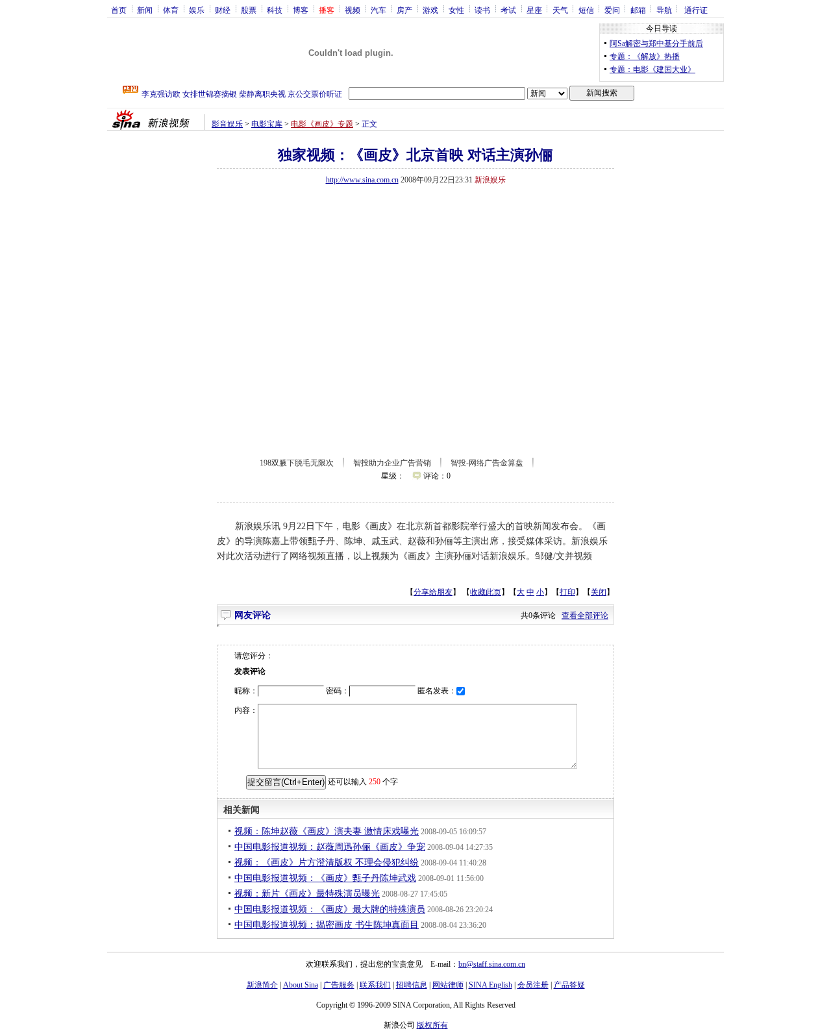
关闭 (598, 592)
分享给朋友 (433, 592)
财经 (222, 10)
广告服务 (338, 984)
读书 (482, 10)
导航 (664, 10)
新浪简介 (262, 984)
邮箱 (638, 10)
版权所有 (432, 1025)
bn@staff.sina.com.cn (491, 964)
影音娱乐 (227, 124)
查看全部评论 (585, 615)
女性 (456, 10)
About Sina (300, 984)
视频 (352, 10)
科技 (274, 10)
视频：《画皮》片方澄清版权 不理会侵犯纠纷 (326, 862)
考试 (508, 10)
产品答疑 (569, 984)
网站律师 (448, 984)
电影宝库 (266, 124)
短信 (586, 10)
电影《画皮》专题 (322, 124)
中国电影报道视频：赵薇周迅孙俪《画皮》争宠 (329, 847)
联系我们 (375, 984)
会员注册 (533, 984)
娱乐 (197, 10)
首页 (119, 10)
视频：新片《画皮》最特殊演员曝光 (307, 894)
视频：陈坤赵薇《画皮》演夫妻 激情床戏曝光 (326, 831)
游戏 (430, 10)
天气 (560, 10)
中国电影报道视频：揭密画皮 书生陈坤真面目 (326, 925)
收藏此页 (485, 592)
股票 (248, 10)
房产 (404, 10)
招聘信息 (411, 984)
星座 (534, 10)
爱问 (612, 10)
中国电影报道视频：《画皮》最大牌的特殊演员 (329, 909)
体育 (171, 10)
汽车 (378, 10)
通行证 (696, 10)
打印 (567, 592)
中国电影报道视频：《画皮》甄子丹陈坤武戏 (325, 878)
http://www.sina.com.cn (362, 179)
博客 (300, 10)
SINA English (490, 984)
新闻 (145, 10)
